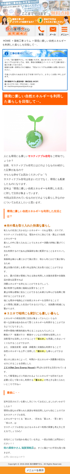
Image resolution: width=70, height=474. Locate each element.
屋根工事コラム (22, 40)
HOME (7, 40)
